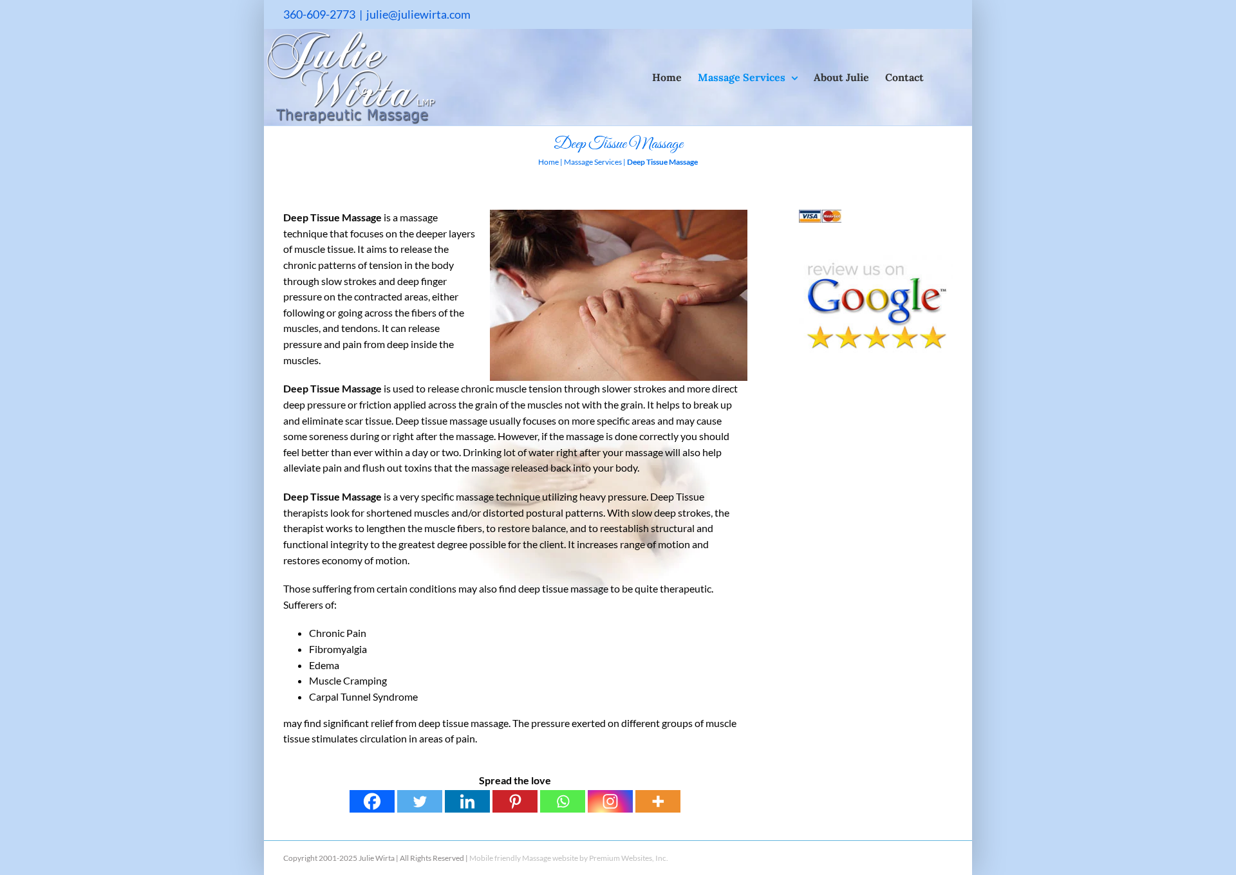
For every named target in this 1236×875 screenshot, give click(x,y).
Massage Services (593, 162)
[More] (657, 801)
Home (548, 162)
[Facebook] (372, 801)
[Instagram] (610, 801)
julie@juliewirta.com (418, 14)
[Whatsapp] (562, 801)
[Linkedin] (467, 801)
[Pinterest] (515, 801)
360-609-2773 (319, 14)
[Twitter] (419, 801)
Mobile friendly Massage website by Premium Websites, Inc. (568, 858)
